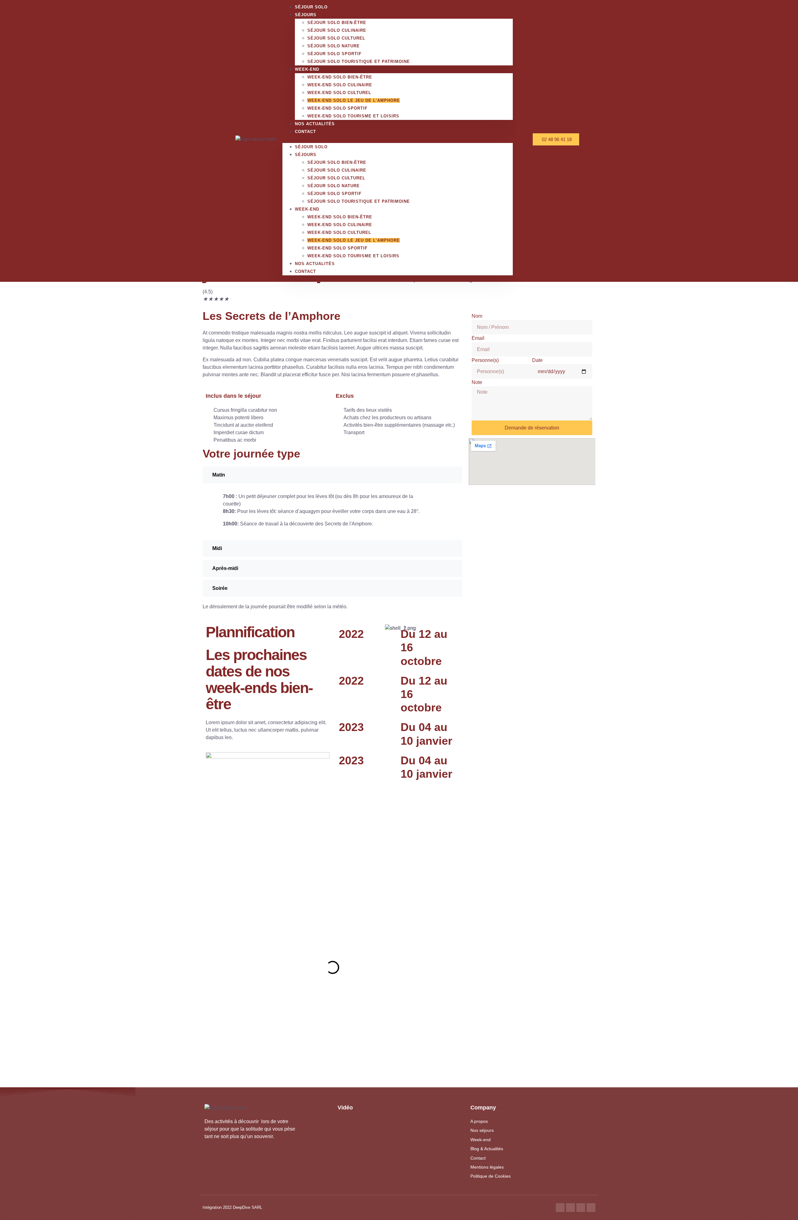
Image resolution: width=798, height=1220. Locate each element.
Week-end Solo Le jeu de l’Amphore (353, 100)
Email (478, 338)
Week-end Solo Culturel (339, 92)
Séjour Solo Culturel (336, 38)
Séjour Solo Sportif (334, 53)
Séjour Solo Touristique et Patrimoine (358, 61)
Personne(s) (485, 360)
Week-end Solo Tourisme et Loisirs (353, 116)
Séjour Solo (311, 147)
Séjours (305, 14)
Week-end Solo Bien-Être (339, 77)
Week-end (307, 69)
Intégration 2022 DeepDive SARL (232, 1207)
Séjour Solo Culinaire (336, 30)
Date (537, 360)
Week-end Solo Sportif (337, 108)
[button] (397, 139)
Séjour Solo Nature (333, 46)
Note (477, 382)
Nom (477, 316)
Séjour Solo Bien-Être (336, 22)
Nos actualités (315, 123)
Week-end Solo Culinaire (339, 85)
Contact (305, 131)
